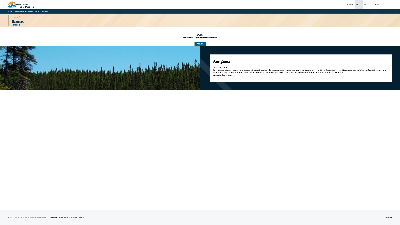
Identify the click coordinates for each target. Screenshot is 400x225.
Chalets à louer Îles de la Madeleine (23, 11)
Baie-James (38, 11)
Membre (81, 217)
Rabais (377, 5)
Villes (359, 5)
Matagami (45, 11)
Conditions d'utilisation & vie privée (58, 217)
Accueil (350, 5)
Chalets (368, 5)
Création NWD (388, 217)
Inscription (74, 217)
